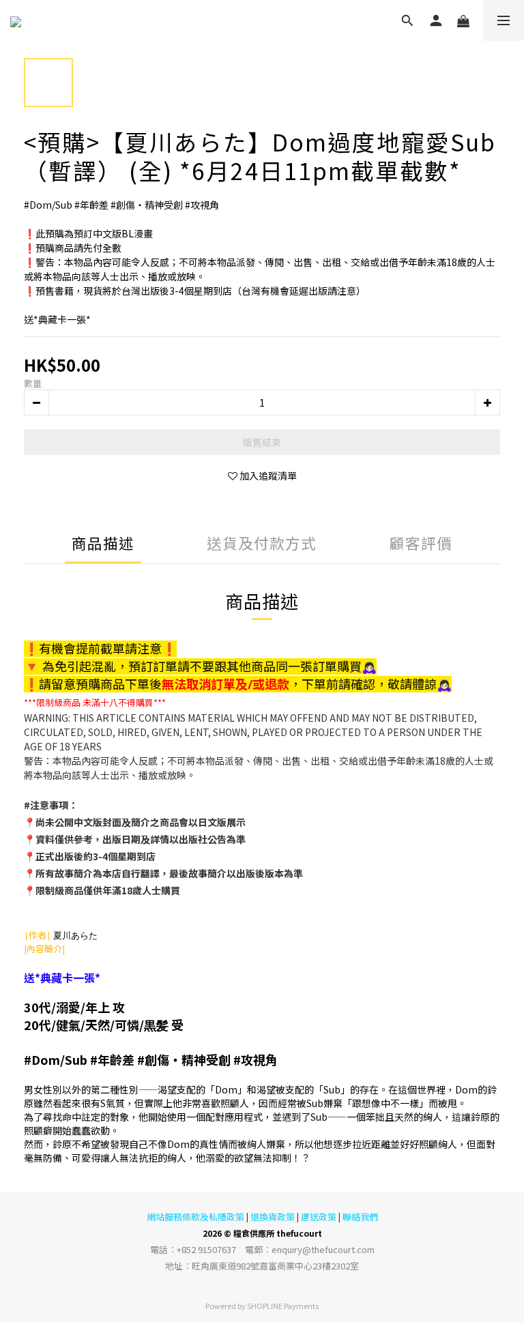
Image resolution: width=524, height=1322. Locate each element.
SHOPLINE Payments (283, 1305)
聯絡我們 (360, 1216)
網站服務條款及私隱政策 (195, 1216)
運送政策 (318, 1216)
